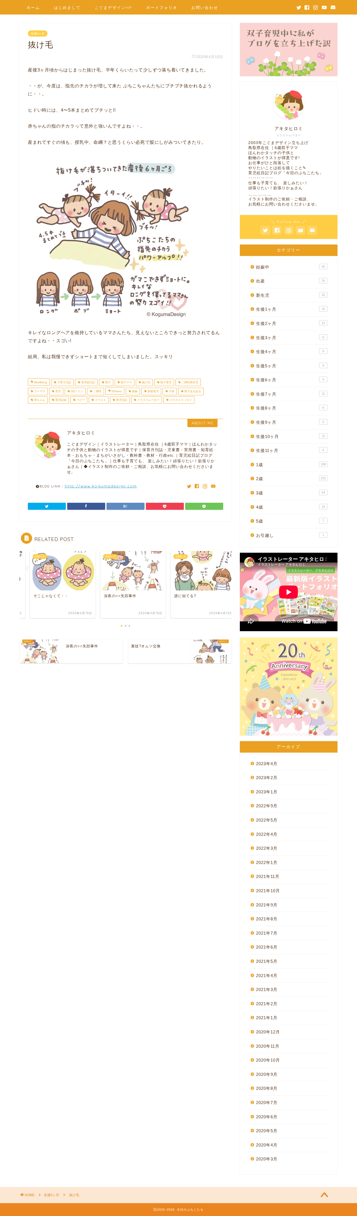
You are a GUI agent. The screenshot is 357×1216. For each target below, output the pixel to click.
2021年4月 (267, 975)
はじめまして (67, 7)
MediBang (40, 382)
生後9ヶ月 (290, 422)
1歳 (291, 464)
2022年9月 (267, 805)
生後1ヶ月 (290, 309)
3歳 (290, 492)
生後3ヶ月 (290, 337)
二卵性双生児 (189, 382)
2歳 (291, 478)
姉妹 (134, 391)
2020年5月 (267, 1130)
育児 (57, 391)
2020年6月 (267, 1116)
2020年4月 (267, 1145)
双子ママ (126, 382)
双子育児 (166, 382)
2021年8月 (267, 918)
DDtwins (116, 391)
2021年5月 (267, 961)
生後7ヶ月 (290, 394)
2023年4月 (267, 763)
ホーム (33, 7)
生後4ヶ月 (290, 351)
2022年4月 (267, 834)
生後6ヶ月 (38, 33)
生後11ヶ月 (290, 450)
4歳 (290, 507)
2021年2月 (267, 1003)
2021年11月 (267, 876)
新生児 (290, 295)
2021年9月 (267, 905)
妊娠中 (290, 267)
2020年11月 (267, 1046)
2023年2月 (267, 777)
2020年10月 (268, 1060)
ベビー (80, 399)
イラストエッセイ (180, 399)
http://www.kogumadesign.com (101, 485)
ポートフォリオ (161, 7)
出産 (290, 281)
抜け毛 (145, 382)
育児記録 (60, 399)
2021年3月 (267, 989)
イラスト (100, 399)
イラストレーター (148, 399)
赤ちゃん (39, 399)
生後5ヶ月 (290, 365)
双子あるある (192, 391)
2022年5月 (267, 820)
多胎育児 (153, 391)
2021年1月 (267, 1017)
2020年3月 (267, 1159)
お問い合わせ (204, 7)
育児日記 (121, 399)
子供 (171, 391)
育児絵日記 (87, 382)
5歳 (290, 521)
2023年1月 (267, 791)
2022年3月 (267, 848)
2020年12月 (268, 1032)
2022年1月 (267, 862)
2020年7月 (267, 1102)
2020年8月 (267, 1088)
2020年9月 (267, 1074)
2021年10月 (268, 890)
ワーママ (39, 391)
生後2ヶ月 (290, 323)
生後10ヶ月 (290, 436)
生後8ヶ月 (290, 408)
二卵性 (97, 391)
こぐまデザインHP (113, 7)
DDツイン (76, 391)
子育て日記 (63, 382)
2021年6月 (267, 947)
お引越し (290, 535)
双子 (107, 382)
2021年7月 (267, 933)
